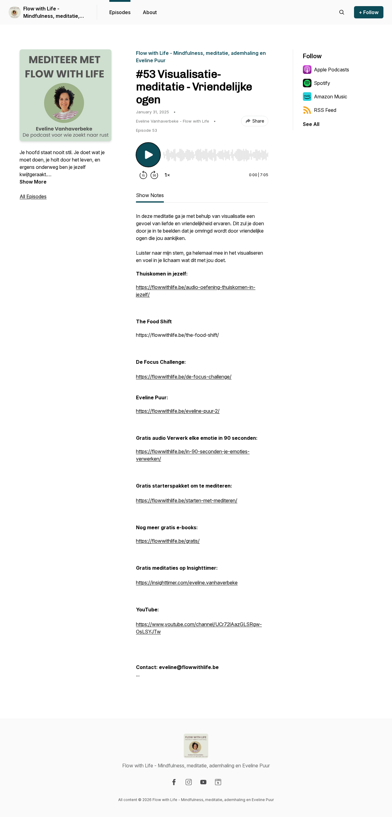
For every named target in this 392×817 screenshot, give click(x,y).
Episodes (119, 12)
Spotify (322, 83)
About (150, 12)
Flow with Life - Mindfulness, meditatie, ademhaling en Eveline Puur (51, 13)
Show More (33, 182)
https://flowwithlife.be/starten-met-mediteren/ (186, 500)
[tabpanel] (202, 448)
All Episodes (33, 196)
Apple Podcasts (331, 69)
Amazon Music (330, 96)
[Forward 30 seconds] (154, 175)
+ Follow (369, 12)
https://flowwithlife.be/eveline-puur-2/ (178, 411)
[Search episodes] (341, 12)
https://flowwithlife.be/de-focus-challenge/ (184, 377)
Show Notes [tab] (150, 195)
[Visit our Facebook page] (174, 782)
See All (311, 124)
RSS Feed (325, 110)
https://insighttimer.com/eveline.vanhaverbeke (187, 583)
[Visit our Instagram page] (189, 782)
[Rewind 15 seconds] (143, 175)
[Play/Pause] (148, 154)
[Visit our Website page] (218, 782)
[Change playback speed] (167, 175)
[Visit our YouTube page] (203, 782)
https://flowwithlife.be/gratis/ (168, 541)
